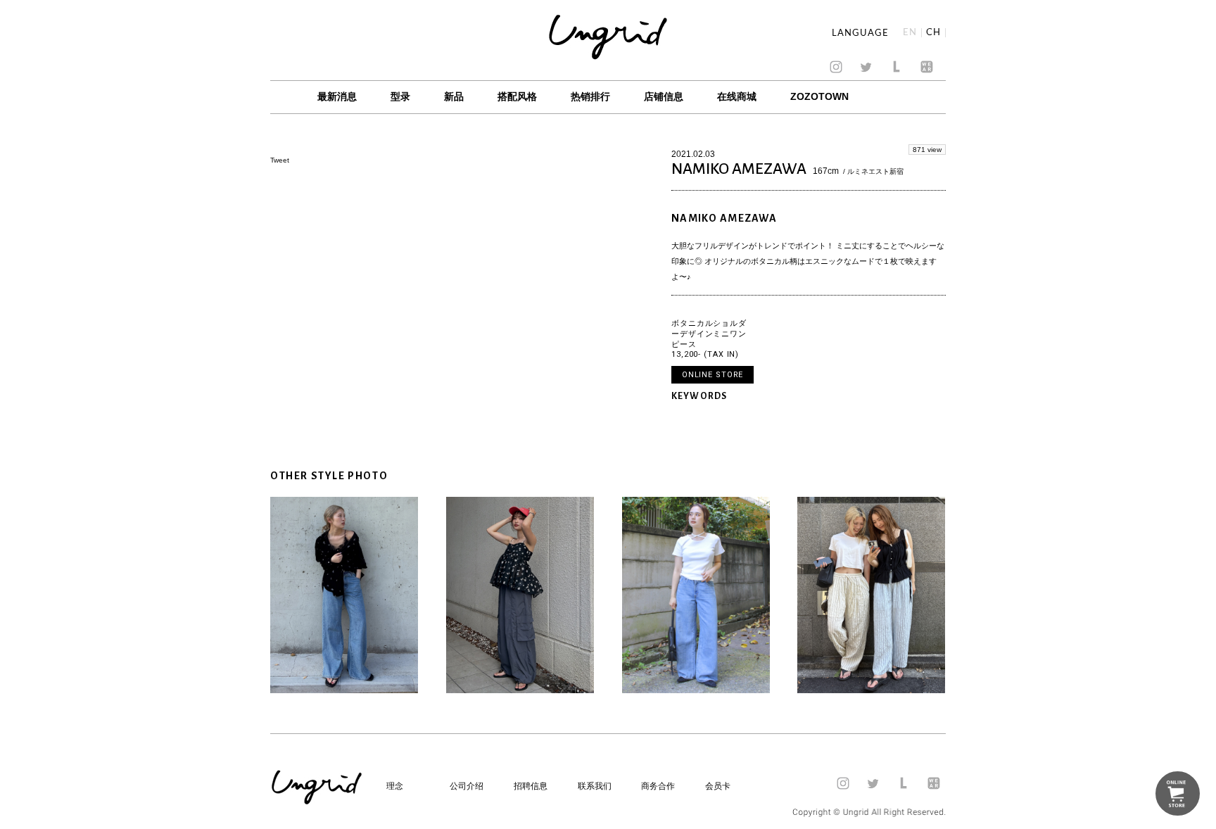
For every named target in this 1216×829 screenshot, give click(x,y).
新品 (454, 96)
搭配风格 (517, 96)
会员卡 (717, 786)
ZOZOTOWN (819, 96)
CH (933, 32)
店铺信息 (663, 96)
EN (910, 32)
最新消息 (337, 96)
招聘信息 (530, 786)
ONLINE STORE (713, 374)
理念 (394, 786)
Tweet (279, 160)
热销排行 (590, 96)
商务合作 (658, 786)
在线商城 (736, 96)
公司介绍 (466, 786)
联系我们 (595, 786)
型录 (400, 96)
